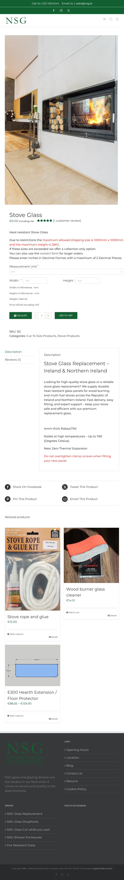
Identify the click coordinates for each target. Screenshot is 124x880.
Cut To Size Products (41, 336)
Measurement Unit (23, 266)
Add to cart (66, 315)
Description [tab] (13, 352)
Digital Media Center (103, 868)
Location (72, 757)
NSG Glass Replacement (24, 814)
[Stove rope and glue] (32, 569)
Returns (72, 781)
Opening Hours (77, 750)
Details (54, 637)
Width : (15, 280)
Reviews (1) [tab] (13, 359)
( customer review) (67, 220)
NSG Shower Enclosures (24, 837)
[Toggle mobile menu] (117, 19)
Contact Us (74, 773)
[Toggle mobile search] (111, 19)
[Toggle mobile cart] (104, 19)
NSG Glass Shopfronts (22, 821)
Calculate (21, 315)
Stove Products (69, 336)
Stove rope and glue (27, 616)
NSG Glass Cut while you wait (28, 829)
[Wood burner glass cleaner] (91, 555)
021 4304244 (50, 3)
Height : (69, 280)
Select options (16, 634)
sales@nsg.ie (84, 3)
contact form (49, 253)
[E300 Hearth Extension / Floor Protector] (32, 665)
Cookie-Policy (76, 789)
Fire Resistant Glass (21, 845)
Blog (69, 765)
